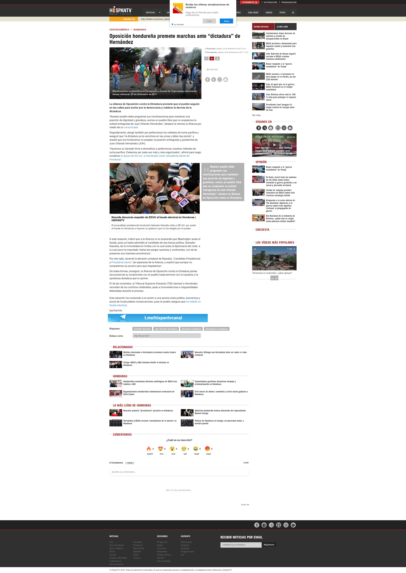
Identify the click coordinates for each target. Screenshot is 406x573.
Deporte (137, 551)
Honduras (139, 29)
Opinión (160, 557)
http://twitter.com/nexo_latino (155, 19)
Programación (289, 2)
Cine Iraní (253, 12)
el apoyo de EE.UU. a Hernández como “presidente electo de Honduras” (149, 157)
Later (209, 21)
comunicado (131, 127)
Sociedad (137, 541)
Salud (136, 554)
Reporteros (162, 551)
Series (269, 12)
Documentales (163, 560)
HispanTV (120, 10)
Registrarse (269, 544)
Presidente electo (121, 262)
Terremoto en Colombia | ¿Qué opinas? (272, 272)
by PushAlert (179, 24)
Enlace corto (116, 335)
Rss (182, 554)
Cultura (136, 557)
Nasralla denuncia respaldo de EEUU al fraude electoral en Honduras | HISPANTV (153, 219)
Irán (111, 541)
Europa (112, 554)
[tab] (263, 26)
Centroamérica (119, 29)
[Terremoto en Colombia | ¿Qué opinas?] (274, 258)
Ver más (256, 115)
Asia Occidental (116, 544)
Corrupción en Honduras (217, 328)
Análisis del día (164, 554)
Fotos (282, 12)
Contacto (185, 548)
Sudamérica (115, 560)
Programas (162, 541)
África (112, 551)
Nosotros (185, 544)
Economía (138, 544)
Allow (226, 21)
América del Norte (118, 557)
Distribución (270, 2)
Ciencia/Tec (138, 548)
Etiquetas (114, 328)
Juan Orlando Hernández (166, 328)
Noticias (150, 12)
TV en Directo (248, 2)
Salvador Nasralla (142, 328)
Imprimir (213, 69)
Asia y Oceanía (116, 548)
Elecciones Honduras (191, 328)
